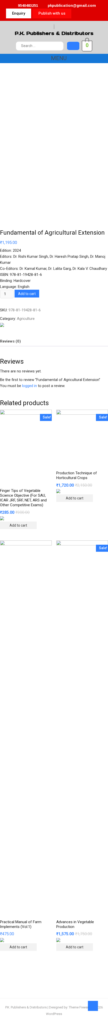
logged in (29, 386)
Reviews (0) (10, 341)
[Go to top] (93, 1006)
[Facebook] (87, 13)
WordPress (54, 1014)
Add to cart (27, 294)
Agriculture (26, 318)
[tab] (10, 341)
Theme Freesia (79, 1007)
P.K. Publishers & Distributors (54, 33)
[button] (18, 13)
